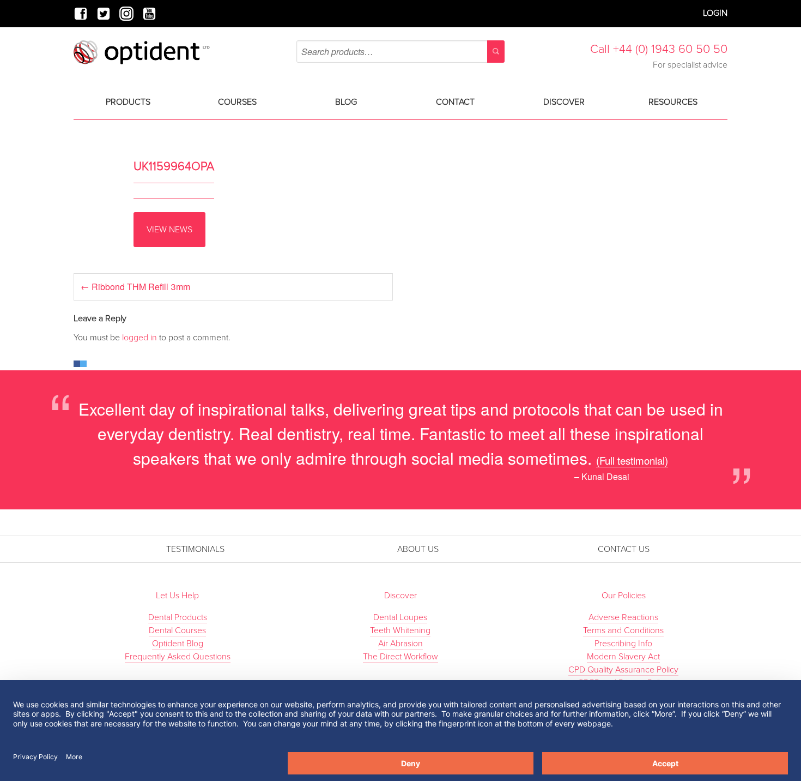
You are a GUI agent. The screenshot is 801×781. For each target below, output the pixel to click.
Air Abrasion (400, 643)
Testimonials (195, 549)
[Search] (496, 51)
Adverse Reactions (623, 617)
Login (715, 13)
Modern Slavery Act (623, 656)
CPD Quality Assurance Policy (623, 669)
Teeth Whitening (400, 630)
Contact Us (624, 549)
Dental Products (177, 617)
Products (128, 102)
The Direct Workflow (400, 656)
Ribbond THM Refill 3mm (135, 286)
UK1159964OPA (174, 166)
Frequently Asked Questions (177, 656)
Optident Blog (177, 643)
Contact (455, 102)
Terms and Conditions (623, 630)
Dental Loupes (400, 617)
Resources (672, 102)
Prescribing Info (623, 643)
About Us (418, 549)
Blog (346, 102)
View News (169, 229)
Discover (564, 102)
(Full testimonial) (632, 460)
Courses (237, 102)
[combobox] (400, 51)
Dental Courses (177, 630)
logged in (139, 337)
